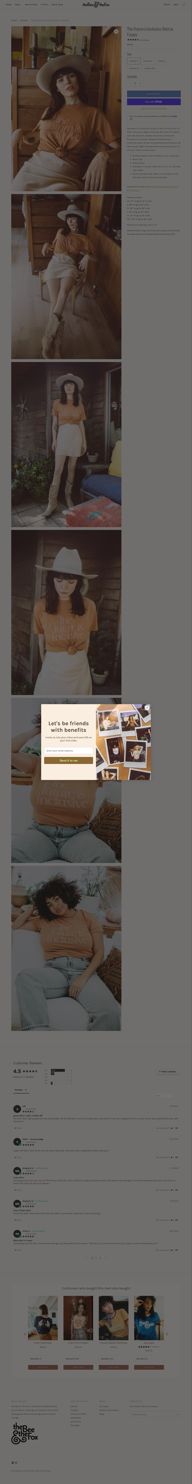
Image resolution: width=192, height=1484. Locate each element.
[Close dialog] (147, 707)
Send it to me (69, 760)
